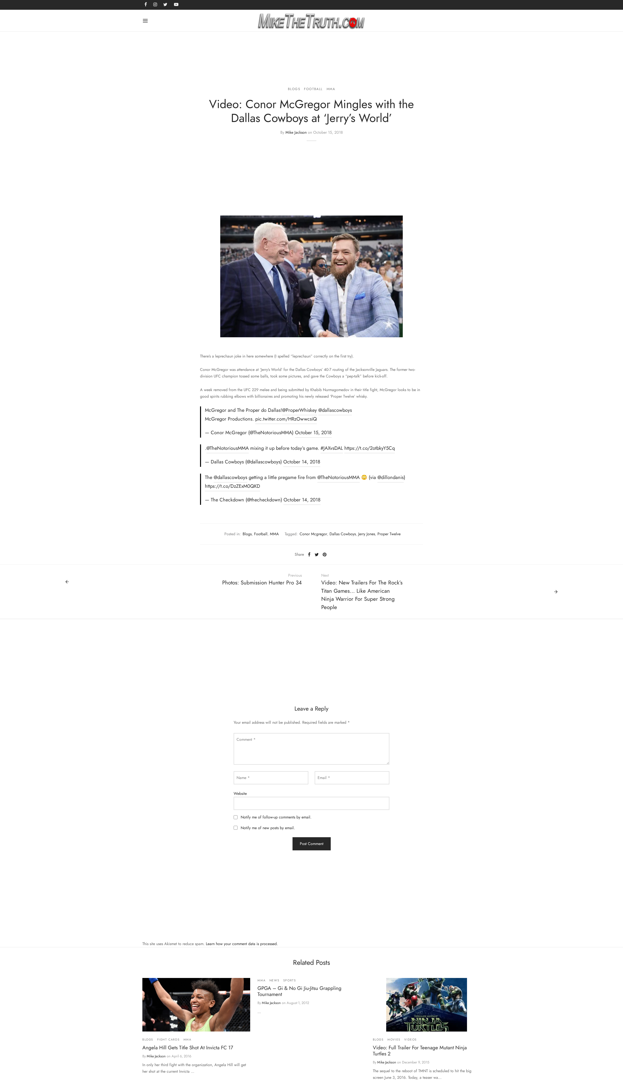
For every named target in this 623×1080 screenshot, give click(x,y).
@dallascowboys (335, 410)
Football (313, 88)
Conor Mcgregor (313, 534)
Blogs (294, 88)
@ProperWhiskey (299, 410)
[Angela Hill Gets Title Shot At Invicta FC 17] (196, 1005)
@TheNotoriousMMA (227, 448)
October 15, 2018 (313, 432)
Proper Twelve (389, 534)
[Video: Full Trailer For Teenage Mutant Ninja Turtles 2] (426, 1005)
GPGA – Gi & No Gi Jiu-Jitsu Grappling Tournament (299, 991)
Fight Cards (168, 1039)
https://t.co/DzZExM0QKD (232, 486)
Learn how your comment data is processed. (242, 944)
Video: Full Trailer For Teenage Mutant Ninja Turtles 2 (420, 1050)
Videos (410, 1039)
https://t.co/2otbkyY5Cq (369, 448)
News (274, 980)
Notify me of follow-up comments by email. (276, 817)
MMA (331, 88)
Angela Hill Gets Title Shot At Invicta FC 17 (187, 1047)
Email (324, 777)
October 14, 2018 (301, 461)
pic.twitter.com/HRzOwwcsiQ (286, 419)
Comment (246, 739)
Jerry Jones (366, 534)
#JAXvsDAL (332, 448)
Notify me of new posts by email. (268, 828)
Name (243, 777)
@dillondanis (390, 477)
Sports (289, 980)
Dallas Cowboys (343, 534)
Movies (394, 1039)
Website (240, 793)
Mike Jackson (296, 132)
